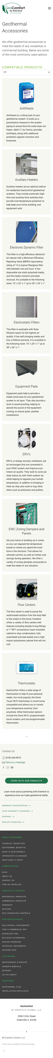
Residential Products (14, 897)
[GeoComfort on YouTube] (12, 767)
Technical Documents (14, 946)
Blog (4, 872)
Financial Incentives (13, 843)
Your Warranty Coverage (16, 811)
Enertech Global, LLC (15, 1037)
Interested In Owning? (14, 856)
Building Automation (13, 938)
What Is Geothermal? (13, 852)
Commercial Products (14, 901)
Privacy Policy (28, 1044)
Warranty (7, 905)
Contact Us (8, 880)
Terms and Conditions (11, 1044)
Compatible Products (22, 67)
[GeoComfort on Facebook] (3, 767)
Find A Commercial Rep (14, 929)
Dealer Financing (11, 822)
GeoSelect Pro (10, 934)
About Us (7, 876)
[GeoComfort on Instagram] (7, 767)
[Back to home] (13, 8)
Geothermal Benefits (13, 848)
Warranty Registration (14, 806)
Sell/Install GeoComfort (16, 925)
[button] (49, 8)
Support (6, 817)
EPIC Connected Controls (16, 913)
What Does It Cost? (12, 860)
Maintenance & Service (14, 962)
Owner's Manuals (11, 966)
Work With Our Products (26, 781)
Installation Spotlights (15, 991)
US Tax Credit (9, 975)
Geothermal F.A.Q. (11, 987)
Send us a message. (16, 762)
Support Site (9, 950)
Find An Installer (11, 884)
